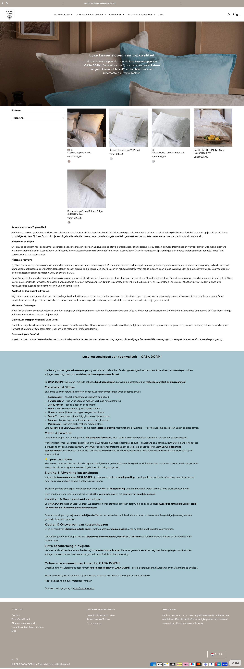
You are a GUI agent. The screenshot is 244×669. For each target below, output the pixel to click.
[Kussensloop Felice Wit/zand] (128, 128)
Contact (16, 615)
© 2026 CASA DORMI (24, 664)
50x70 (148, 281)
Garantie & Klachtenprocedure (28, 627)
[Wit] (68, 150)
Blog (14, 630)
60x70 (185, 281)
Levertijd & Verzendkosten (101, 615)
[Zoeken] (229, 14)
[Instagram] (6, 4)
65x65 (177, 281)
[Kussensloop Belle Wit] (86, 128)
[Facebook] (2, 4)
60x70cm (47, 268)
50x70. (71, 272)
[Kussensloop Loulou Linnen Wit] (171, 128)
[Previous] (63, 3)
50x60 (62, 272)
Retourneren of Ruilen (98, 619)
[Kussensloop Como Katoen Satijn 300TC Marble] (86, 189)
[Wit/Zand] (71, 150)
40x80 (51, 272)
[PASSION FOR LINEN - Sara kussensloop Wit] (213, 128)
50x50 (132, 281)
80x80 (196, 281)
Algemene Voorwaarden (24, 623)
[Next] (180, 3)
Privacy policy (94, 623)
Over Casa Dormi (21, 619)
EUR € (219, 654)
